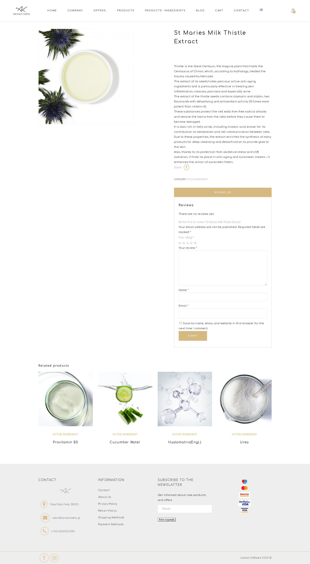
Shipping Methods (111, 517)
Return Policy (107, 510)
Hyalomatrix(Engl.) (184, 442)
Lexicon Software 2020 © (256, 557)
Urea (244, 442)
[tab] (223, 192)
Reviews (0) (222, 192)
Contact (104, 490)
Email (184, 305)
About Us (104, 497)
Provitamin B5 (65, 442)
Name (184, 290)
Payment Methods (111, 524)
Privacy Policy (107, 503)
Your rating (186, 237)
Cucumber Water (125, 442)
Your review (188, 247)
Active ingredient (197, 179)
